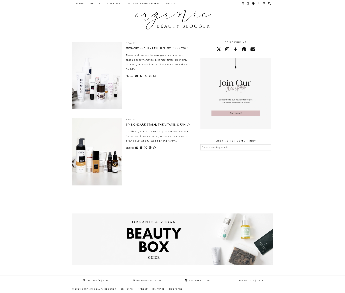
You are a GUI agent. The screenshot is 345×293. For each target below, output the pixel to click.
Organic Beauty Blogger (99, 289)
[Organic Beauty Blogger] (172, 18)
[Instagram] (248, 3)
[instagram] (227, 49)
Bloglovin (250, 280)
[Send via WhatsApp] (154, 76)
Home (80, 3)
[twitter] (219, 49)
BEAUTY (95, 3)
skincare (127, 289)
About (170, 3)
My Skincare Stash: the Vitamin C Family (158, 124)
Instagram (148, 280)
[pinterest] (244, 49)
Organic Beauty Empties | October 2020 (157, 48)
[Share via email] (136, 76)
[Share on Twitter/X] (145, 76)
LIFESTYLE (113, 3)
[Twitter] (243, 3)
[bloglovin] (236, 49)
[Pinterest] (253, 3)
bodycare (176, 289)
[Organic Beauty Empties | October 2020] (97, 75)
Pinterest (199, 280)
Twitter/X (97, 280)
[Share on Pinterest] (150, 76)
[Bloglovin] (258, 3)
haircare (158, 289)
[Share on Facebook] (141, 76)
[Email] (264, 3)
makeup (142, 289)
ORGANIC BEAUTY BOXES (143, 3)
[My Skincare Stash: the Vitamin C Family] (97, 151)
